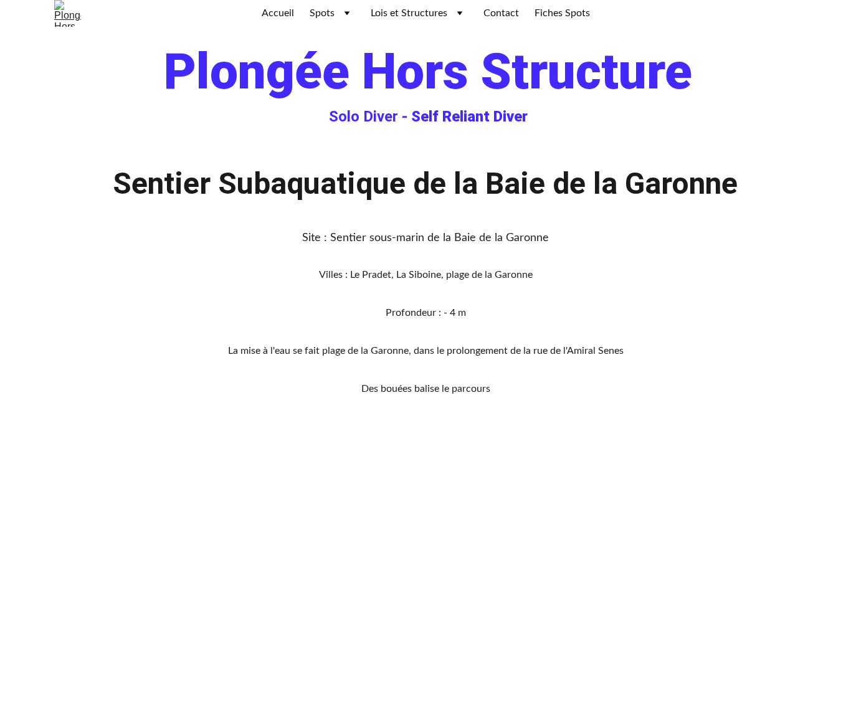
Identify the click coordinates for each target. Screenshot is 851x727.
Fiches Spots (562, 13)
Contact (501, 13)
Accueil (278, 13)
